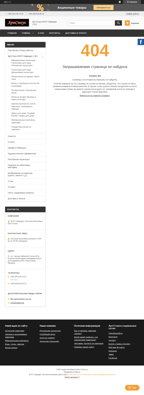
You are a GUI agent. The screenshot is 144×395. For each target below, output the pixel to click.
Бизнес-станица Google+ (119, 344)
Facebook (113, 358)
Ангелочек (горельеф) (49, 341)
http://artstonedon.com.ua (20, 299)
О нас (41, 33)
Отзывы (11, 187)
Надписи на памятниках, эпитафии (19, 166)
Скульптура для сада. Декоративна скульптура (22, 71)
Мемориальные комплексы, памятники (23, 121)
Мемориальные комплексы (17, 341)
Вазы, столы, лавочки (14, 344)
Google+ (112, 340)
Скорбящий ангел (47, 334)
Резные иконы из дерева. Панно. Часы (25, 77)
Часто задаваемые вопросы (21, 193)
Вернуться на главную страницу (95, 95)
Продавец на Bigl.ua (72, 372)
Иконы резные (11, 348)
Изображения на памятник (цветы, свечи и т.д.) (20, 174)
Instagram (113, 351)
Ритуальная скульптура (19, 159)
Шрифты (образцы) (17, 148)
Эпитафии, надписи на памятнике (88, 343)
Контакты (54, 33)
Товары (26, 33)
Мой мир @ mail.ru (117, 347)
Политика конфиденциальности (102, 375)
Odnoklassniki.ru (116, 333)
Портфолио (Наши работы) (20, 50)
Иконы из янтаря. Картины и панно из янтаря (23, 98)
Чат (134, 388)
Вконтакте (113, 337)
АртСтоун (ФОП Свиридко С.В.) (22, 56)
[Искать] (118, 23)
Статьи (11, 142)
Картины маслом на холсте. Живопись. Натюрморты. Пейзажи (23, 106)
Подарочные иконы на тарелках (21, 128)
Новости (12, 136)
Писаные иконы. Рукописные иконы (23, 91)
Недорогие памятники (14, 331)
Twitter (111, 354)
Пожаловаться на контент (78, 375)
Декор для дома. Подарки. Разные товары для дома (23, 114)
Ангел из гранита (47, 338)
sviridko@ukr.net (17, 303)
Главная (12, 33)
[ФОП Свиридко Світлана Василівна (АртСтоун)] (17, 26)
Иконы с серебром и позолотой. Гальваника (25, 84)
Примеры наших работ (84, 347)
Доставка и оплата (75, 33)
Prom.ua (84, 369)
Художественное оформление (22, 153)
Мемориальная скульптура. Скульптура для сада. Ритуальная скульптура (23, 62)
